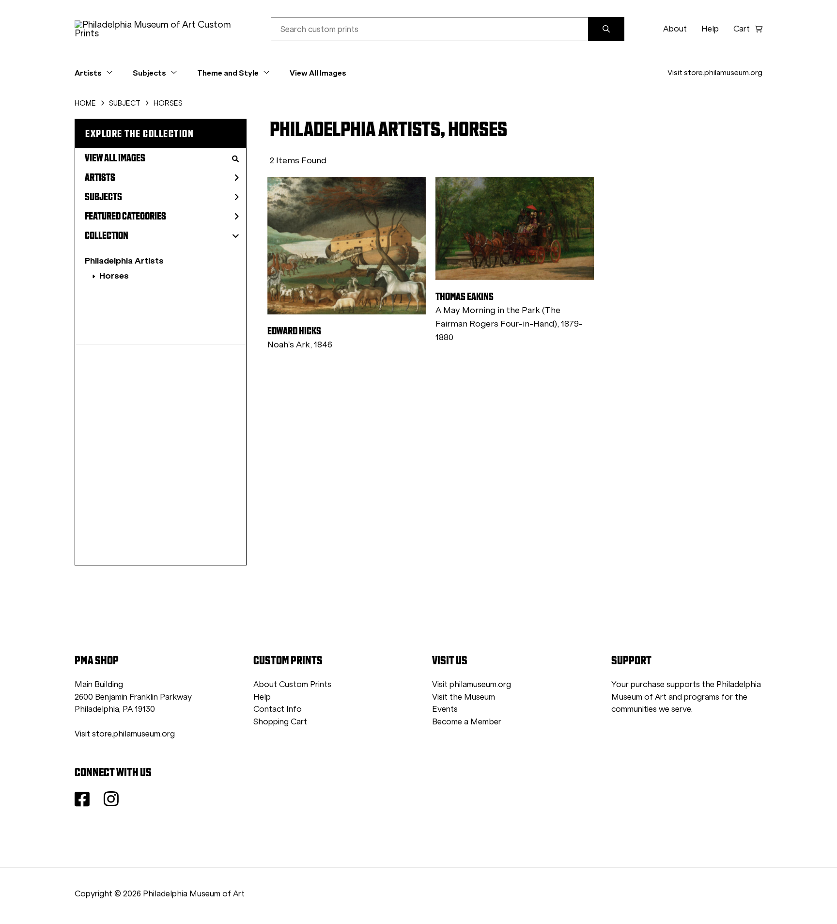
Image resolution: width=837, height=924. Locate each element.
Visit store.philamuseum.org (714, 72)
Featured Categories (125, 216)
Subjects (103, 197)
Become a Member (466, 721)
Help (710, 28)
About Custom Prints (292, 684)
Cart (741, 28)
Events (445, 709)
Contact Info (277, 709)
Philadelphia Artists (124, 260)
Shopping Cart (280, 721)
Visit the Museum (463, 697)
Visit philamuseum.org (471, 684)
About (675, 28)
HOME (85, 103)
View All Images (318, 73)
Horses (114, 275)
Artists (100, 177)
